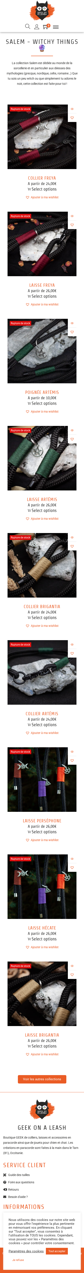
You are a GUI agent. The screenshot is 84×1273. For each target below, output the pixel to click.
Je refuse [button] (18, 1260)
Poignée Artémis (42, 392)
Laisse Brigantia (42, 1035)
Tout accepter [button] (56, 1251)
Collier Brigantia (42, 606)
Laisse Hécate (42, 928)
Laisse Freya (42, 285)
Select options (44, 189)
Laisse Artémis (42, 499)
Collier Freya (42, 178)
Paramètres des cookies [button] (26, 1251)
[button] (72, 117)
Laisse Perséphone (42, 820)
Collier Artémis (42, 713)
